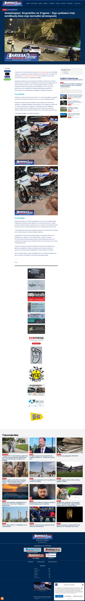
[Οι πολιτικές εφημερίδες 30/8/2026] (70, 445)
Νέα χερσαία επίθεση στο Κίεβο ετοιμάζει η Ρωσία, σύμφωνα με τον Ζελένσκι (42, 503)
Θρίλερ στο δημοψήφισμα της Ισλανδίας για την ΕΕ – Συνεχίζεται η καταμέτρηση (75, 102)
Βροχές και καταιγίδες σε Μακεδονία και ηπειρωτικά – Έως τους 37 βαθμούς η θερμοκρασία (14, 504)
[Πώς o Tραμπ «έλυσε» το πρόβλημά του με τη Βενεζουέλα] (15, 514)
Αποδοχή (59, 596)
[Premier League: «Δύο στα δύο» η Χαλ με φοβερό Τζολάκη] (70, 469)
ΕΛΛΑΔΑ (4, 9)
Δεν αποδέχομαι (68, 596)
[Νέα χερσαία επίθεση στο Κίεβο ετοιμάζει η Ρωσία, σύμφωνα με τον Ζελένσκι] (42, 492)
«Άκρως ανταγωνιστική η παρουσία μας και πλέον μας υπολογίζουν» (42, 525)
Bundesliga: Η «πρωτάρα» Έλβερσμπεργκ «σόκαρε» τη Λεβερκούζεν (73, 108)
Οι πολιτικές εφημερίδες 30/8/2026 (67, 456)
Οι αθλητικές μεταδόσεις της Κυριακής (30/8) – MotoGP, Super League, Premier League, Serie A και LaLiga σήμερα (68, 504)
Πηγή (16, 262)
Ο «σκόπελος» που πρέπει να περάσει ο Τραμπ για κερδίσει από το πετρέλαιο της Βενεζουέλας (71, 85)
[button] (82, 584)
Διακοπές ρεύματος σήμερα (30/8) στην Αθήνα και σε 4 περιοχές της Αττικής (68, 525)
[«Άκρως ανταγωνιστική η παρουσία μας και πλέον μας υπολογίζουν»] (42, 514)
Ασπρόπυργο (43, 72)
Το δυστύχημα (66, 73)
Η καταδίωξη (65, 71)
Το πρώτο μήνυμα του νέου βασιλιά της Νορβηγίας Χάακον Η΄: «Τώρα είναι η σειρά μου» (41, 457)
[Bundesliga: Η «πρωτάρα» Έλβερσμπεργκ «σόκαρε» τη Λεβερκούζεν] (63, 109)
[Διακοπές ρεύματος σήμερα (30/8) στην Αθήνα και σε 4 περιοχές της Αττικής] (70, 514)
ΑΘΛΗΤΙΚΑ (59, 478)
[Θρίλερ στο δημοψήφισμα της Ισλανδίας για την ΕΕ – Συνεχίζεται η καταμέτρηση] (63, 102)
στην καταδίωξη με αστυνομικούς (30, 75)
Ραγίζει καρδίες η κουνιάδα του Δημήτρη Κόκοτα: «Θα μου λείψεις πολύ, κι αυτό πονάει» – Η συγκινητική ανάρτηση (14, 481)
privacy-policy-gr (69, 598)
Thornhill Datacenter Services (44, 598)
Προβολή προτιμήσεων (78, 596)
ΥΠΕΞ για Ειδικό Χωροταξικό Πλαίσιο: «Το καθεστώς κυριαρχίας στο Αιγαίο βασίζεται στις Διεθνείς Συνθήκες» (75, 96)
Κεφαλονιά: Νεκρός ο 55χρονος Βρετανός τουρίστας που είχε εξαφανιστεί (74, 114)
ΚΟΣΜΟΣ (62, 82)
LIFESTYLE (59, 454)
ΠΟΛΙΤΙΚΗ (69, 98)
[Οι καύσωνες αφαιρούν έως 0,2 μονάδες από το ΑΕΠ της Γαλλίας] (42, 469)
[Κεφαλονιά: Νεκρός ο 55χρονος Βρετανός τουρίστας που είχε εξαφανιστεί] (63, 115)
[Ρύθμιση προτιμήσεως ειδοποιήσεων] (2, 598)
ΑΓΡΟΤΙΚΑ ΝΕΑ (5, 454)
